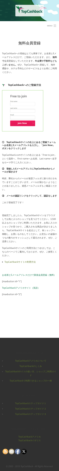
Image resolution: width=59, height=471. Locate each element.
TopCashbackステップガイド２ (30, 408)
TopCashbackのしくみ (30, 366)
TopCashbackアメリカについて (30, 360)
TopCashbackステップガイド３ (30, 414)
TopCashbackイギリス (29, 440)
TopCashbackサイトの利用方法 (20, 261)
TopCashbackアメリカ (29, 436)
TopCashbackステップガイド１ (30, 403)
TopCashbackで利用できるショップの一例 (31, 380)
